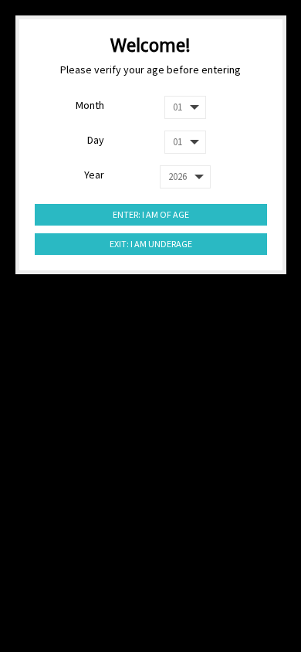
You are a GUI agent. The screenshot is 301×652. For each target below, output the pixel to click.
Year (94, 175)
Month (90, 105)
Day (95, 140)
